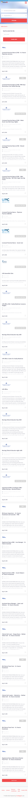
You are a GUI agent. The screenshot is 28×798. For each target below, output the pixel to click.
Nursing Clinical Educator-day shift (11, 334)
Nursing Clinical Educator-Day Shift (12, 420)
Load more (14, 780)
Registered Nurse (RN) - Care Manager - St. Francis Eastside (14, 543)
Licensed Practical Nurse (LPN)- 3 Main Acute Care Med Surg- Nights (13, 121)
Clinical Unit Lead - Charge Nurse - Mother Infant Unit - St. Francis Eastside (14, 634)
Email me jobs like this (8, 31)
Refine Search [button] (4, 26)
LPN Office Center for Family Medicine (12, 358)
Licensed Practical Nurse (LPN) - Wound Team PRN (13, 146)
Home (3, 790)
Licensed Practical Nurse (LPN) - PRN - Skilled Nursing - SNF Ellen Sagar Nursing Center (13, 178)
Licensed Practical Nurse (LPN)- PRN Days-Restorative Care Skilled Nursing (14, 85)
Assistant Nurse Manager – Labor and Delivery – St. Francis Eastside (12, 604)
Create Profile (24, 790)
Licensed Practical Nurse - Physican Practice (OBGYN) (12, 213)
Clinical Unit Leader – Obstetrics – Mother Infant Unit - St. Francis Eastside (13, 696)
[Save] (25, 71)
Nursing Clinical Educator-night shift (12, 450)
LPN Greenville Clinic (7, 273)
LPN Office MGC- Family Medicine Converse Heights (14, 304)
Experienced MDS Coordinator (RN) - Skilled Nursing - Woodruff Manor (12, 488)
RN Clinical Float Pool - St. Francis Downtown (11, 667)
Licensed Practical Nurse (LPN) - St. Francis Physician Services (14, 53)
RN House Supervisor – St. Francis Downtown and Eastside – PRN (11, 513)
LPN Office (5, 389)
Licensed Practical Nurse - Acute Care (12, 243)
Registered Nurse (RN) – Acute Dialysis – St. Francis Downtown (13, 573)
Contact (8, 790)
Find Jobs (14, 20)
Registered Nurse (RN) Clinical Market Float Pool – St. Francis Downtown (12, 758)
